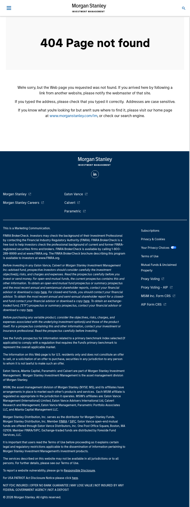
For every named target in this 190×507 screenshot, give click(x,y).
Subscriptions (150, 230)
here (44, 292)
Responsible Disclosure (79, 470)
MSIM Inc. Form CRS (156, 296)
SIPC (73, 421)
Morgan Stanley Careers (21, 203)
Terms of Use (149, 256)
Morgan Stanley (15, 194)
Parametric (72, 211)
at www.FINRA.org (35, 253)
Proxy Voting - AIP (154, 287)
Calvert (69, 203)
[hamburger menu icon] (9, 8)
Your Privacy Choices (156, 248)
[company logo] (89, 8)
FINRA (63, 421)
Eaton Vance (73, 194)
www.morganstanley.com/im (73, 116)
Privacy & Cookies (153, 239)
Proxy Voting (150, 279)
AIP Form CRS (151, 304)
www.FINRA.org (48, 258)
